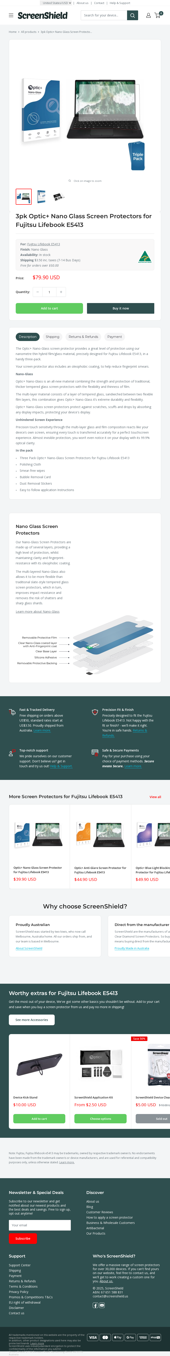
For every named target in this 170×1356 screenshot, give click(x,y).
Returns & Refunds (22, 1281)
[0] (157, 15)
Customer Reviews (99, 1212)
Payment (15, 1276)
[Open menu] (11, 15)
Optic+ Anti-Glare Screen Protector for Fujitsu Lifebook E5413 (100, 870)
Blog (89, 1207)
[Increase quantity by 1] (61, 292)
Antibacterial (95, 1228)
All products (28, 32)
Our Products (95, 1233)
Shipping (15, 1270)
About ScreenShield (29, 948)
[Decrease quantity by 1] (37, 292)
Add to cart (49, 308)
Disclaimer (16, 1308)
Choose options (100, 1119)
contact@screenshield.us (110, 1296)
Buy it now (121, 308)
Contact (99, 3)
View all (156, 797)
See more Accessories (31, 1020)
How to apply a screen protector (109, 1217)
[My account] (148, 15)
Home (13, 32)
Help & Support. (61, 766)
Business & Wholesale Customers (110, 1223)
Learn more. (42, 730)
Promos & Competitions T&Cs (31, 1297)
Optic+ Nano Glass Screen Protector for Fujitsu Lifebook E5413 (38, 870)
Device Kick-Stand (25, 1097)
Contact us (16, 1313)
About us (83, 3)
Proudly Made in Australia (132, 948)
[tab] (28, 337)
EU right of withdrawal (25, 1302)
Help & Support (120, 3)
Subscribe (22, 1238)
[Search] (132, 15)
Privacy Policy (18, 1292)
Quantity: (23, 292)
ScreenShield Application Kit (93, 1097)
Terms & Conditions (23, 1286)
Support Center (20, 1265)
